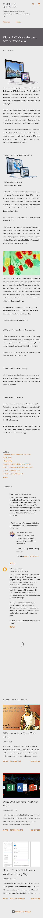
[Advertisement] (21, 676)
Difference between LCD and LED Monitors (17, 456)
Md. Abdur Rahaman (24, 533)
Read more (35, 761)
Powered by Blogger (23, 911)
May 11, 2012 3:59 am (23, 494)
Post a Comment (17, 898)
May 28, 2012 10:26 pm (19, 571)
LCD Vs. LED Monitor (11, 470)
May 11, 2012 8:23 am (26, 535)
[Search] (33, 4)
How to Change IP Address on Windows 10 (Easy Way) (19, 872)
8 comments (15, 761)
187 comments (16, 830)
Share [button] (5, 477)
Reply (12, 563)
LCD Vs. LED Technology (13, 474)
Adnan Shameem (16, 569)
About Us (6, 22)
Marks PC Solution (10, 5)
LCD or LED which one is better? (17, 464)
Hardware (7, 461)
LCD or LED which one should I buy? (18, 467)
